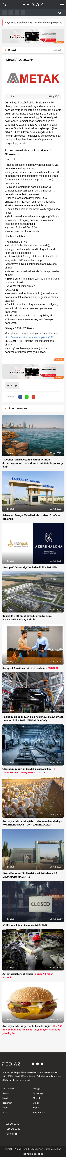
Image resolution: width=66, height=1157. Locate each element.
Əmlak (36, 1102)
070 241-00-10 (12, 1123)
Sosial (5, 1098)
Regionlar (7, 1102)
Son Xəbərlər (8, 1088)
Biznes (5, 1093)
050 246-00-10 (13, 1128)
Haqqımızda (39, 1112)
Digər (5, 1107)
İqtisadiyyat (38, 1093)
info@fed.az (11, 1133)
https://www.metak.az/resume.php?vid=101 (29, 337)
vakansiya (12, 385)
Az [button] (60, 12)
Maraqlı (36, 1098)
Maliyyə (36, 1088)
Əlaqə (36, 1107)
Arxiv (4, 1112)
